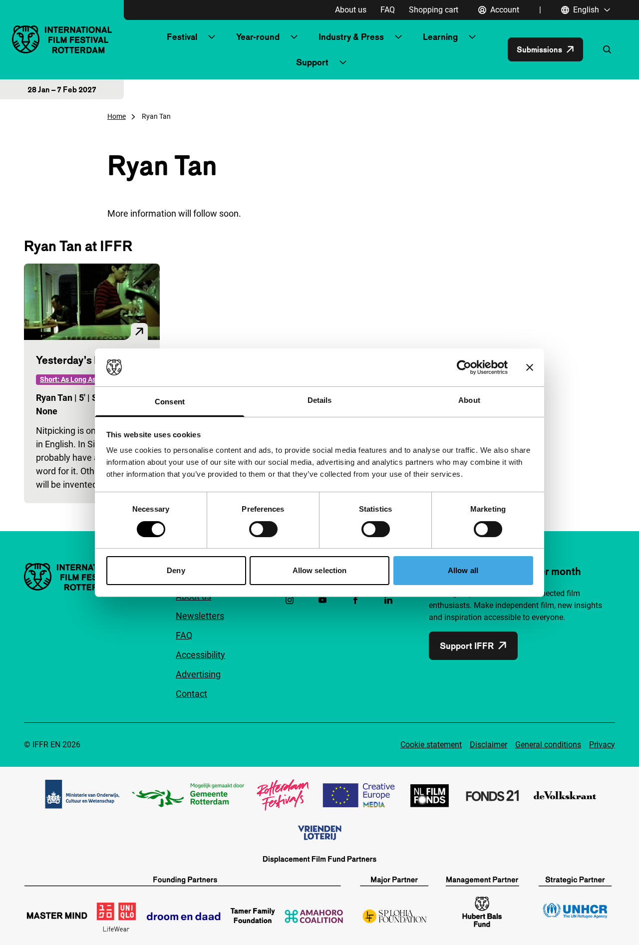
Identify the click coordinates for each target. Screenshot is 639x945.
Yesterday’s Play (75, 359)
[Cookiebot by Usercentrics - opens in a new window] (464, 367)
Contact (191, 693)
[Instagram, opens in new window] (289, 600)
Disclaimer (488, 744)
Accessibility (200, 654)
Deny (176, 570)
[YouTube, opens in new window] (322, 600)
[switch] (263, 529)
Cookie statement (431, 744)
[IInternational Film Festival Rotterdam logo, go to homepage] (62, 39)
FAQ (387, 9)
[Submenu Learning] (472, 37)
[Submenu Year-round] (294, 37)
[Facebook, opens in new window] (355, 600)
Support (312, 62)
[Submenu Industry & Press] (398, 37)
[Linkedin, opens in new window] (388, 600)
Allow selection (320, 570)
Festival (182, 36)
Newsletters (200, 616)
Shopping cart (433, 9)
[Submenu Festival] (211, 37)
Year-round (258, 36)
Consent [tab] (170, 401)
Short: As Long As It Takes (81, 379)
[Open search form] (607, 49)
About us (350, 9)
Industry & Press (351, 36)
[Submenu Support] (342, 62)
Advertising (198, 674)
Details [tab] (320, 400)
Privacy (602, 744)
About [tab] (469, 400)
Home (116, 116)
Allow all (463, 570)
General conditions (548, 744)
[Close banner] (529, 367)
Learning (440, 36)
